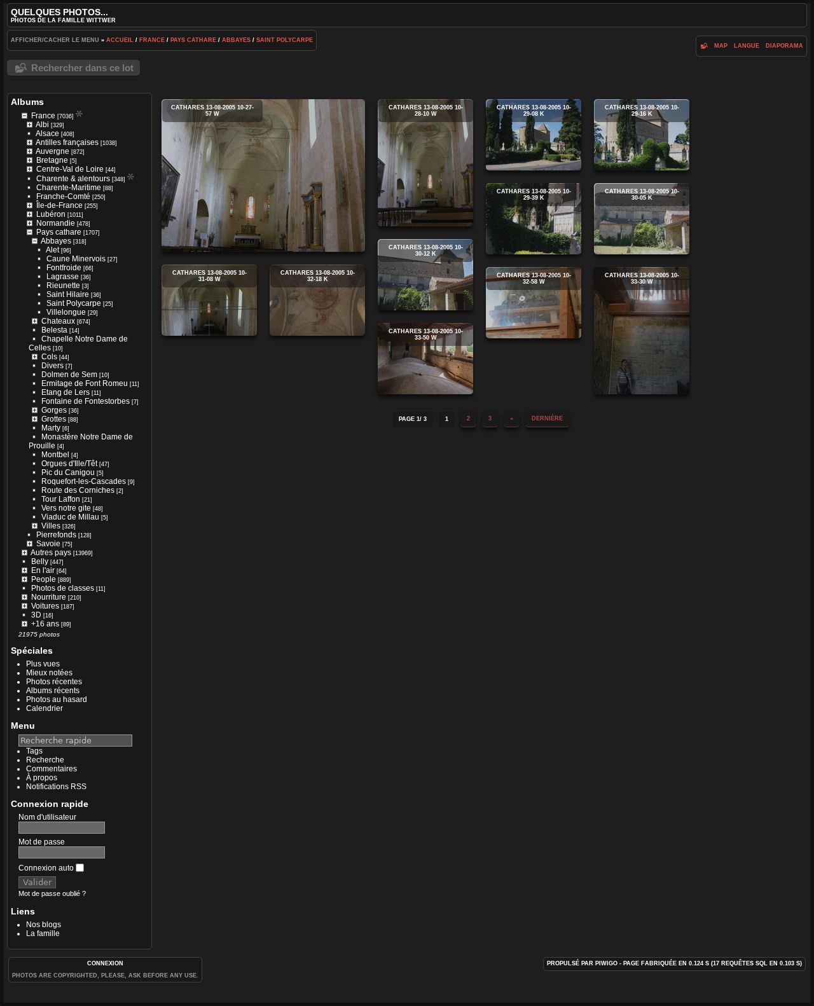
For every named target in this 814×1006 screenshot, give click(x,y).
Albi (42, 124)
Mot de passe (41, 841)
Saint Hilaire (67, 294)
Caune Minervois (76, 258)
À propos (41, 777)
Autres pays (51, 552)
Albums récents (52, 690)
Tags (34, 751)
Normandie (55, 223)
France (152, 40)
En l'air (43, 570)
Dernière (547, 418)
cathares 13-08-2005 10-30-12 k (425, 274)
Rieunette (63, 285)
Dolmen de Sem (69, 374)
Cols (49, 356)
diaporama (784, 46)
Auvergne (52, 151)
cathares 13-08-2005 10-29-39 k (533, 218)
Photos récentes (54, 681)
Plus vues (43, 663)
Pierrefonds (56, 534)
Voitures (45, 606)
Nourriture (48, 597)
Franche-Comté (63, 196)
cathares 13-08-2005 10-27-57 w (263, 175)
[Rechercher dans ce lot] (704, 46)
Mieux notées (49, 672)
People (43, 579)
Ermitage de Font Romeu (84, 383)
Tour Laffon (60, 499)
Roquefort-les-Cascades (83, 481)
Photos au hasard (56, 699)
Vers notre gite (66, 508)
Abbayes (236, 40)
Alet (52, 249)
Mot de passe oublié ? (52, 893)
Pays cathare (193, 40)
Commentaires (51, 768)
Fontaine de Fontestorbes (85, 401)
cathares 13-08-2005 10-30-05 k (641, 218)
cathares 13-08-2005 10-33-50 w (425, 358)
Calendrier (44, 708)
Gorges (54, 410)
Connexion (105, 963)
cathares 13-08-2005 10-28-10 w (425, 162)
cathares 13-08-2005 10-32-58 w (533, 302)
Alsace (47, 133)
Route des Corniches (77, 490)
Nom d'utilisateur (47, 817)
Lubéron (51, 214)
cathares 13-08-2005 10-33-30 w (641, 330)
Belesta (54, 330)
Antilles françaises (67, 142)
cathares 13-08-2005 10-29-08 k (533, 134)
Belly (39, 561)
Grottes (53, 419)
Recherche (45, 759)
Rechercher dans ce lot (82, 67)
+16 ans (45, 623)
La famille (43, 933)
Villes (50, 525)
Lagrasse (62, 276)
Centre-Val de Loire (70, 169)
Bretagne (52, 160)
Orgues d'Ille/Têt (69, 463)
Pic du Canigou (68, 472)
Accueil (120, 40)
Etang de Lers (65, 392)
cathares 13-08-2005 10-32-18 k (317, 300)
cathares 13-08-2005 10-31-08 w (209, 300)
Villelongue (66, 312)
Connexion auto (47, 868)
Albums (27, 102)
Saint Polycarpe (284, 40)
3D (36, 614)
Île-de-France (59, 205)
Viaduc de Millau (70, 517)
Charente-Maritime (68, 187)
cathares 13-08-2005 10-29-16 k (641, 134)
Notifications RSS (56, 786)
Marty (50, 428)
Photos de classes (62, 588)
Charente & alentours (73, 178)
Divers (52, 365)
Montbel (55, 454)
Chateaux (58, 321)
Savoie (48, 543)
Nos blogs (43, 924)
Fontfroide (63, 267)
